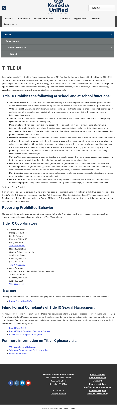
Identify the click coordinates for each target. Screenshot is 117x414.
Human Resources (17, 47)
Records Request (97, 390)
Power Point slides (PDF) (20, 301)
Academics (22, 18)
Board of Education (43, 18)
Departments (12, 41)
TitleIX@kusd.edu (17, 246)
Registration (80, 18)
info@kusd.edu (58, 394)
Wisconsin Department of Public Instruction (28, 350)
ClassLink (97, 381)
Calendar (63, 18)
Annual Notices (97, 374)
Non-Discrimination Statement (97, 387)
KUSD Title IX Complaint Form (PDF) (26, 334)
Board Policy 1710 (17, 328)
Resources (9, 24)
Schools (96, 18)
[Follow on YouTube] (28, 383)
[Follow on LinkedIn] (22, 383)
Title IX (13, 54)
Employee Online (97, 384)
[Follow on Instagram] (16, 383)
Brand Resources (97, 377)
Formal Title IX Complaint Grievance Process (29, 331)
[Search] (4, 8)
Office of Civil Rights (18, 353)
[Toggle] (111, 34)
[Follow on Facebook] (10, 383)
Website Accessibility (97, 394)
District (7, 18)
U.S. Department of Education (22, 347)
